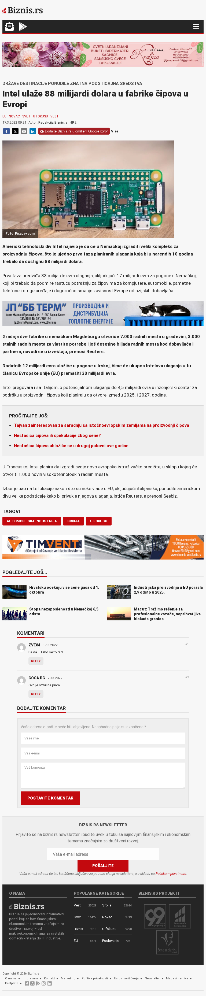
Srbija (106, 905)
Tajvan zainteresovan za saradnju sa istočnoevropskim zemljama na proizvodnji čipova (101, 425)
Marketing (68, 978)
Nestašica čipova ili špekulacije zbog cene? (57, 435)
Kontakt (49, 978)
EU (4, 116)
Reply (36, 661)
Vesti (55, 116)
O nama (11, 978)
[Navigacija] (196, 26)
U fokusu (40, 116)
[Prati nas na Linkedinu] (49, 985)
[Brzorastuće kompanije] (180, 916)
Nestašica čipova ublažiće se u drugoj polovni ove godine (71, 445)
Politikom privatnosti (171, 874)
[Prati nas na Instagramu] (43, 985)
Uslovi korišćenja (126, 978)
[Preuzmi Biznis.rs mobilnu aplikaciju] (32, 985)
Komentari (31, 633)
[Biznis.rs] (26, 906)
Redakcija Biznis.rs (53, 122)
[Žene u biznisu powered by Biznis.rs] (167, 942)
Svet (26, 116)
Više (114, 131)
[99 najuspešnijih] (155, 916)
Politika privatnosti (95, 978)
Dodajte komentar (41, 708)
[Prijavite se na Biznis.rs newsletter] (9, 27)
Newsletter (152, 978)
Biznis (78, 929)
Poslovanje (110, 940)
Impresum (30, 978)
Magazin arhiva (177, 978)
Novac (14, 116)
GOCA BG (36, 678)
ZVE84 (34, 645)
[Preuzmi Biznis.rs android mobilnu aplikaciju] (23, 27)
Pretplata (11, 983)
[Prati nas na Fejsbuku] (27, 985)
